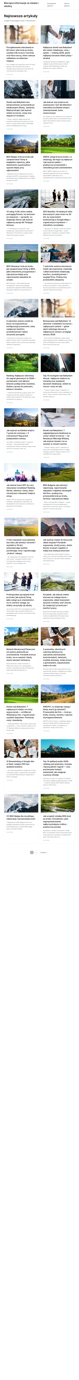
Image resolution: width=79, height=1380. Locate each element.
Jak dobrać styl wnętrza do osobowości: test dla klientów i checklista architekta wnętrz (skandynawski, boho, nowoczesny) (57, 107)
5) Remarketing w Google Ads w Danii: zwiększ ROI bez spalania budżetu (20, 764)
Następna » (43, 852)
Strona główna (67, 5)
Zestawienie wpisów (51, 5)
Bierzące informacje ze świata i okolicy (21, 5)
